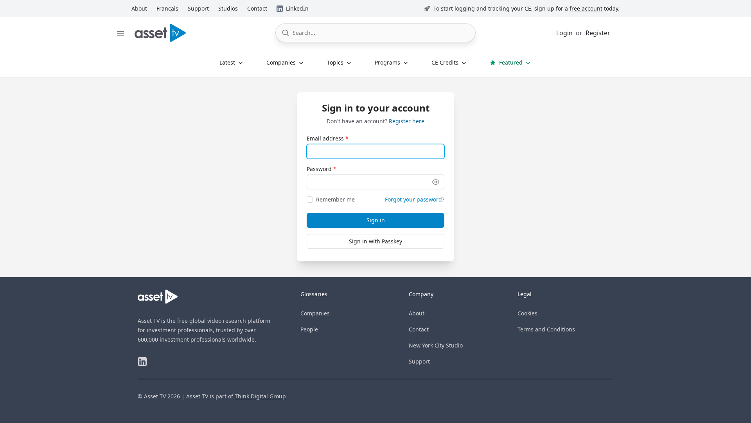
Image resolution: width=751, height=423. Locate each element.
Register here (406, 121)
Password (319, 169)
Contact (419, 329)
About (416, 313)
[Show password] (435, 182)
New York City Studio (436, 345)
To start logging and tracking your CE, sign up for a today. (526, 8)
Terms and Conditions (546, 329)
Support (419, 361)
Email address (325, 138)
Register (598, 33)
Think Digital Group (260, 396)
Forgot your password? (414, 199)
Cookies (527, 313)
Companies (315, 313)
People (309, 329)
